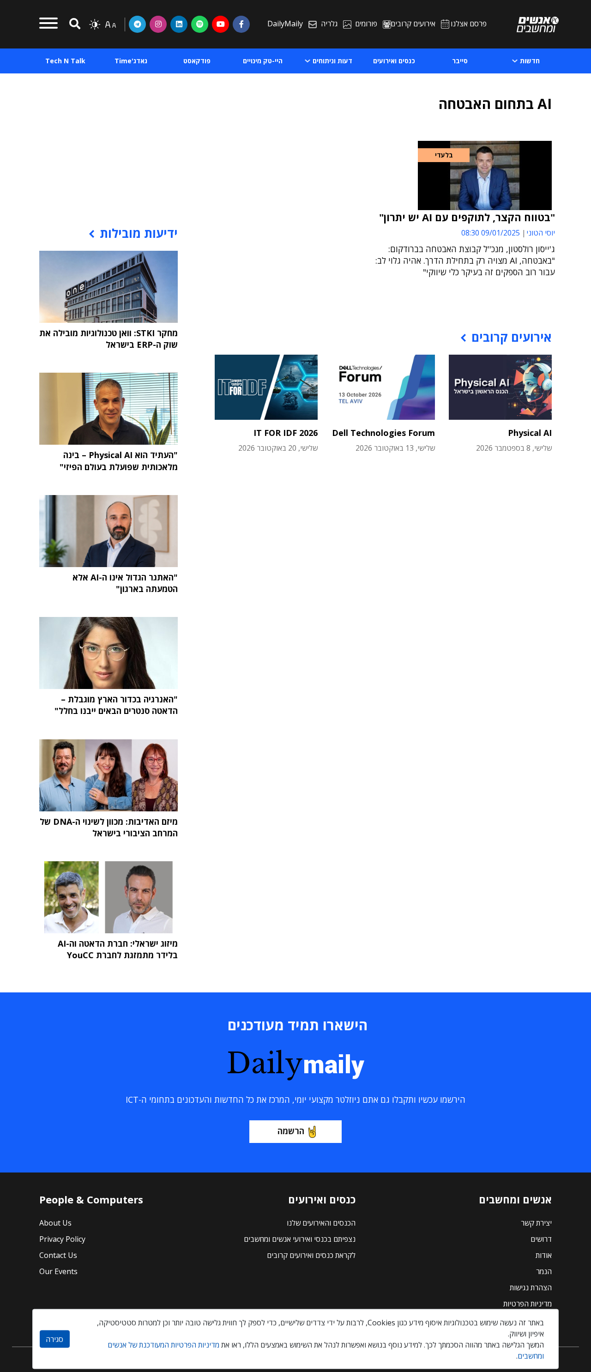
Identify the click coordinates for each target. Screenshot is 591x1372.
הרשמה (290, 1130)
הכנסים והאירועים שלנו (321, 1223)
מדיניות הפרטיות (527, 1304)
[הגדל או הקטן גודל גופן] (110, 24)
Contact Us (58, 1255)
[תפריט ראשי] (48, 24)
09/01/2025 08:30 (490, 233)
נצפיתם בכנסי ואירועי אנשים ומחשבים (300, 1239)
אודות (544, 1255)
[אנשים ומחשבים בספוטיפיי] (199, 24)
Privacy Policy (62, 1239)
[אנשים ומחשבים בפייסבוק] (241, 24)
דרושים (541, 1239)
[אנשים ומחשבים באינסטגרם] (158, 24)
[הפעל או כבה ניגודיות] (95, 24)
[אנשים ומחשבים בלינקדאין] (179, 24)
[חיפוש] (73, 24)
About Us (55, 1223)
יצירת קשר (536, 1223)
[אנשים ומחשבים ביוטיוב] (220, 24)
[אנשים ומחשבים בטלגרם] (137, 24)
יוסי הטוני (540, 232)
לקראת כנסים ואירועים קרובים (311, 1255)
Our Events (58, 1271)
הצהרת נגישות (531, 1287)
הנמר (544, 1271)
